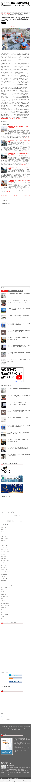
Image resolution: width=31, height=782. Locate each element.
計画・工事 (3, 549)
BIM (2, 554)
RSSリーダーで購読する (6, 719)
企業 (2, 527)
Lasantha (17, 780)
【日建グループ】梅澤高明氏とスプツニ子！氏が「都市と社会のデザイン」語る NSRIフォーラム (18, 301)
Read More (27, 137)
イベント (3, 534)
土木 (2, 536)
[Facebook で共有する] (6, 121)
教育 (2, 543)
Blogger (18, 729)
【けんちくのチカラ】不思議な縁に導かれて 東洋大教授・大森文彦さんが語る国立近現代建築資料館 (18, 448)
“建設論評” (3, 596)
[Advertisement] (16, 9)
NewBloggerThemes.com (15, 781)
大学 (2, 565)
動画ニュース (4, 618)
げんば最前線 (7, 13)
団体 (2, 531)
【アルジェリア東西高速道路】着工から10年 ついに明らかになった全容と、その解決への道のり (18, 346)
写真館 (2, 616)
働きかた (3, 567)
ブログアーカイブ (18, 290)
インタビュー (4, 560)
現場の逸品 (3, 574)
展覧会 (2, 607)
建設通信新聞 (11, 765)
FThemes (6, 780)
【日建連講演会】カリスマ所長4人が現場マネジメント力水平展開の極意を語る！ (18, 338)
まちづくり (3, 578)
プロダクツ (3, 545)
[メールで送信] (1, 121)
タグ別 (10, 290)
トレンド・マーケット (6, 585)
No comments (19, 26)
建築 (2, 529)
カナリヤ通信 (4, 614)
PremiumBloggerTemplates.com (25, 780)
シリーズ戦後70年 (5, 605)
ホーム (15, 195)
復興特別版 (3, 540)
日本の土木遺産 (4, 603)
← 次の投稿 (4, 195)
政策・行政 (3, 538)
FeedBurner (17, 521)
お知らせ (3, 594)
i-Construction (4, 583)
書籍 (2, 558)
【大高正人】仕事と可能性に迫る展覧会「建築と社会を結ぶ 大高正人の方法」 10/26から (18, 331)
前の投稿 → (27, 195)
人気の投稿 (4, 290)
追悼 (2, 612)
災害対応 (3, 581)
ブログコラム (4, 576)
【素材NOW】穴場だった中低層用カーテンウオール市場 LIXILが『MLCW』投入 (18, 455)
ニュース (3, 547)
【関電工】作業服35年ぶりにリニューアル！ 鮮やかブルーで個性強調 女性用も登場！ (18, 323)
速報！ (2, 601)
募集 (2, 556)
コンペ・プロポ (4, 572)
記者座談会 (3, 569)
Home (2, 13)
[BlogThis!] (3, 121)
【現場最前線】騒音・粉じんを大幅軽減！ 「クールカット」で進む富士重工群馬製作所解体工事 (15, 19)
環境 (2, 598)
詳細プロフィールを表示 (5, 774)
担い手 (2, 563)
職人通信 (3, 592)
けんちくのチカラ (5, 587)
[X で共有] (4, 121)
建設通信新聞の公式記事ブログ (15, 778)
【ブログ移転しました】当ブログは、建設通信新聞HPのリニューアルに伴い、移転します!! (18, 316)
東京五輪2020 (4, 589)
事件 (2, 609)
